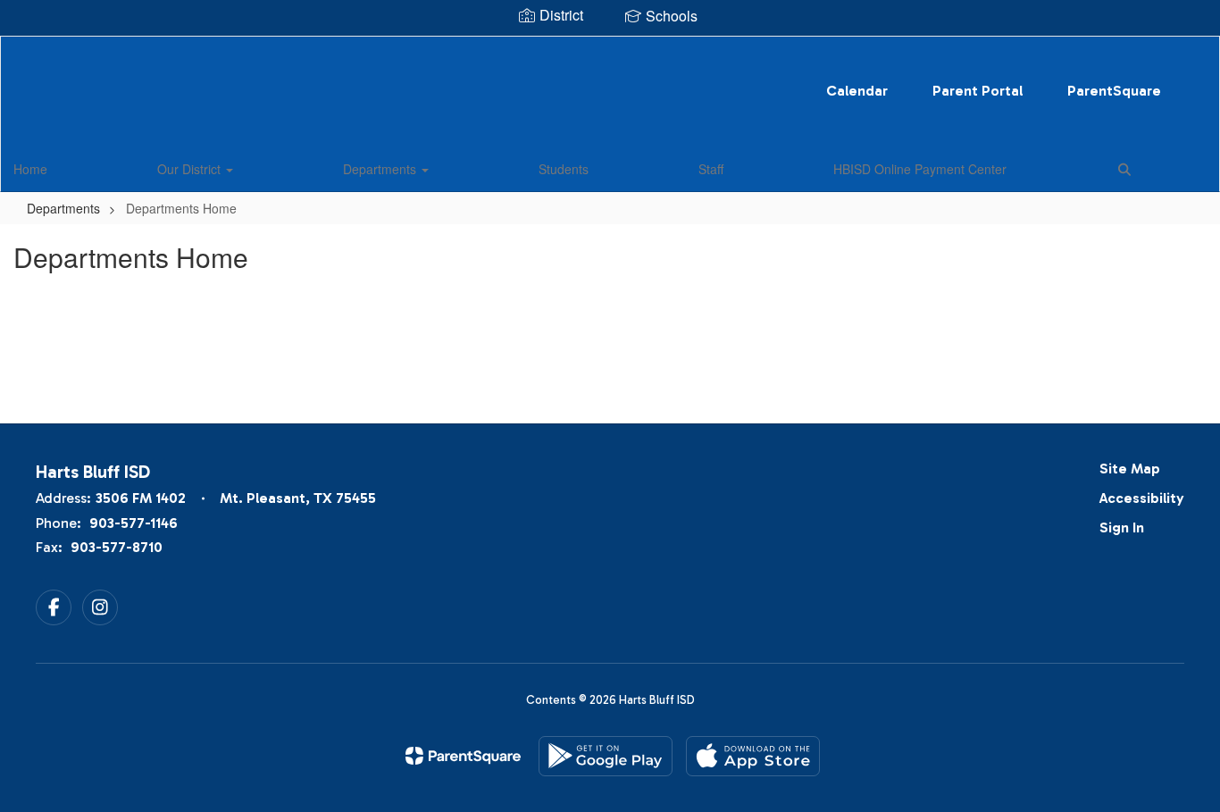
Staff (710, 169)
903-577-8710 (117, 547)
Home (30, 169)
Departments (381, 169)
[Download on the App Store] (753, 756)
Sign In (1121, 527)
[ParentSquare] (463, 755)
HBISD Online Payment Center (920, 169)
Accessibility (1141, 498)
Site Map (1129, 468)
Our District (190, 169)
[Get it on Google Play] (606, 756)
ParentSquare (1114, 90)
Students (564, 169)
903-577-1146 (133, 523)
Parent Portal (977, 90)
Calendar (857, 90)
